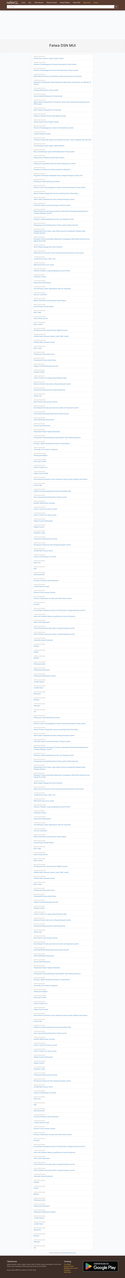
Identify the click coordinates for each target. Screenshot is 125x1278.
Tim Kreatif (67, 1264)
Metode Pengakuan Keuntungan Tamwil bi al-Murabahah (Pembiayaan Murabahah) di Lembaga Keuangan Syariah (61, 211)
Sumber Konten (69, 1266)
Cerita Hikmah (38, 2)
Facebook (67, 1270)
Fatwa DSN (76, 2)
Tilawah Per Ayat (51, 2)
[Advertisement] (62, 25)
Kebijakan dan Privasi (71, 1268)
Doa (30, 2)
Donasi (96, 2)
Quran (23, 2)
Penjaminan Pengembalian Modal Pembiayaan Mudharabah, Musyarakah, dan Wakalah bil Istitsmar (62, 82)
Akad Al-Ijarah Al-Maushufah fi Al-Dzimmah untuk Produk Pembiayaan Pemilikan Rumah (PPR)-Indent (62, 102)
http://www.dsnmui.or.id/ (69, 1252)
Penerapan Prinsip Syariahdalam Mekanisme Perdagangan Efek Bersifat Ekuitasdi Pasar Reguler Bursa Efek (62, 239)
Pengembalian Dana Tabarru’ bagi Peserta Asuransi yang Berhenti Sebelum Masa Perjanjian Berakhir (59, 231)
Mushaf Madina (65, 2)
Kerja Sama (86, 2)
